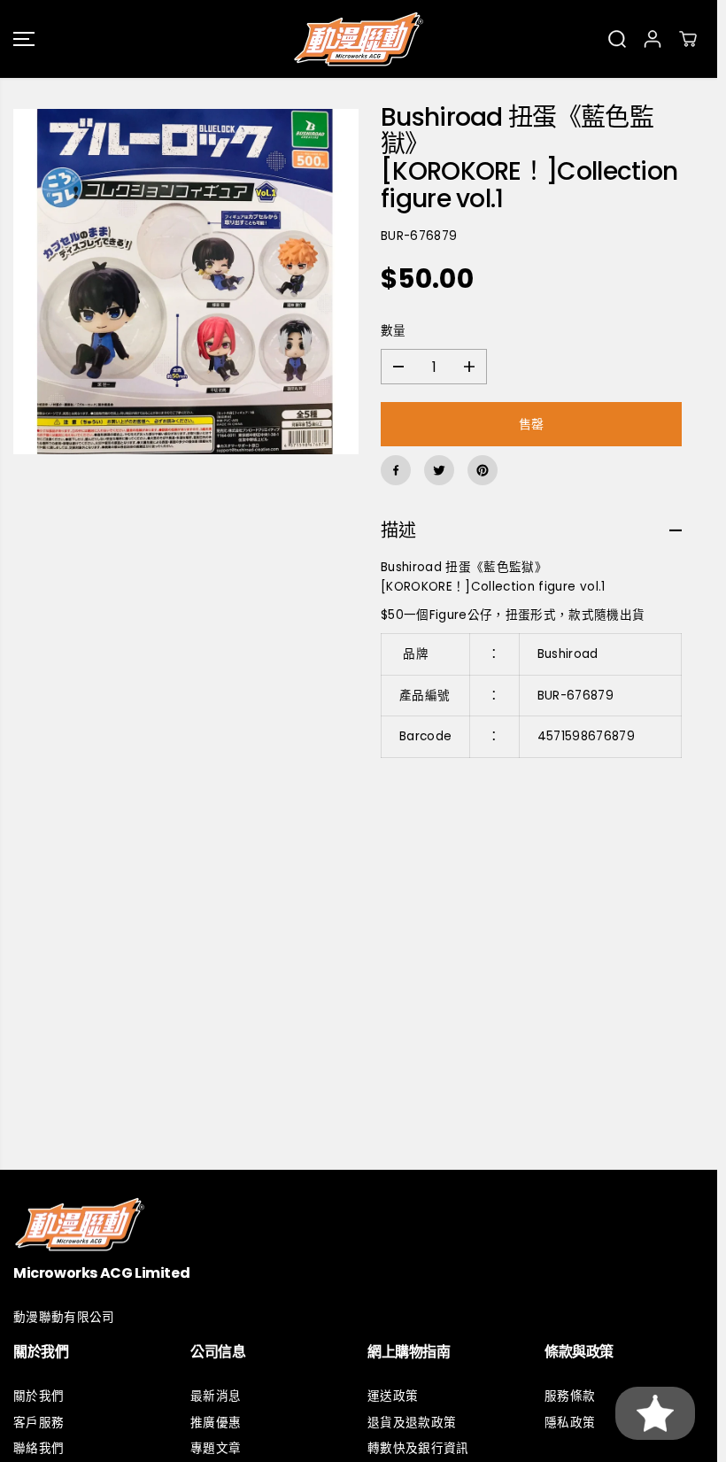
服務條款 (569, 1396)
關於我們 (38, 1396)
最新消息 (215, 1396)
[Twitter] (439, 470)
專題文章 (215, 1448)
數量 (393, 330)
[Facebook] (396, 470)
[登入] (652, 39)
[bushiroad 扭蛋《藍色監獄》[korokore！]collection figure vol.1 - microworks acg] (186, 281)
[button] (24, 39)
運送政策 (392, 1396)
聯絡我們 (38, 1448)
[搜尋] (617, 39)
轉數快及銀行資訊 (418, 1448)
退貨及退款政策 (411, 1422)
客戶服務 (38, 1422)
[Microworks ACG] (358, 39)
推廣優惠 (215, 1422)
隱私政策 (569, 1422)
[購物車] (688, 39)
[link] (358, 1224)
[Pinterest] (482, 470)
